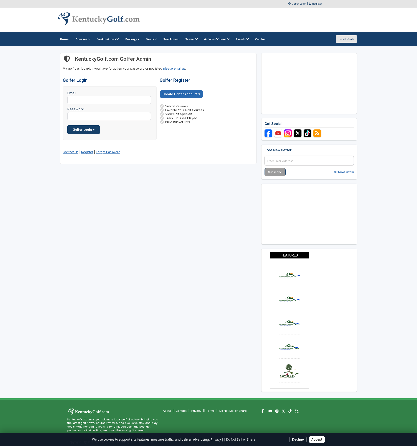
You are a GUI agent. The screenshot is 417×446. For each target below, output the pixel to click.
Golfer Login (299, 3)
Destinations (106, 39)
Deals (150, 39)
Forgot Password (108, 152)
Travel (190, 39)
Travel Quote (346, 39)
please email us (174, 68)
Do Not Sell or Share (233, 410)
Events (241, 39)
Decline (298, 439)
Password (75, 109)
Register (317, 3)
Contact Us (70, 152)
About (167, 410)
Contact (181, 410)
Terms (210, 410)
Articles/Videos (215, 39)
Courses (81, 39)
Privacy (196, 410)
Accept (316, 439)
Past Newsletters (343, 171)
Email (71, 93)
